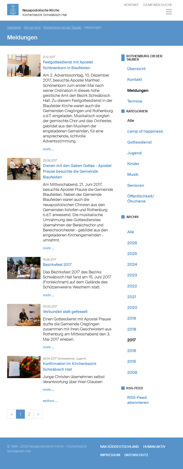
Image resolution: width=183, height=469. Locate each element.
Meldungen (137, 90)
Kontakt (131, 5)
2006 (132, 372)
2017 (131, 340)
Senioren (135, 185)
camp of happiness (145, 131)
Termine (134, 101)
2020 (132, 307)
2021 (131, 296)
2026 (132, 242)
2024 (132, 264)
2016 (131, 350)
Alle (130, 120)
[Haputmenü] (169, 12)
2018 (131, 329)
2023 (132, 275)
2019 (131, 318)
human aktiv (154, 446)
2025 (132, 253)
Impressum (110, 455)
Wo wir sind (32, 28)
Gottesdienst (139, 142)
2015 (131, 361)
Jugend (134, 153)
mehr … (48, 149)
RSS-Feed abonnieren (138, 400)
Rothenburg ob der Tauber (62, 28)
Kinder (133, 163)
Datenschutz (136, 455)
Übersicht (136, 68)
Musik (132, 174)
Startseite (14, 28)
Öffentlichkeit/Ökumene (140, 198)
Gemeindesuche (157, 5)
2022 (132, 286)
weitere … (50, 401)
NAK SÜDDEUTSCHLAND (119, 446)
